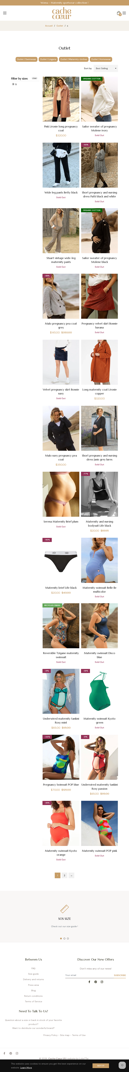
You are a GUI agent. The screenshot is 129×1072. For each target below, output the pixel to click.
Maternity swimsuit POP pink (99, 851)
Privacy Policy (50, 1035)
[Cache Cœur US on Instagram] (102, 982)
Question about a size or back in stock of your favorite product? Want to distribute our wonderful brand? (33, 1024)
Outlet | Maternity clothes (73, 59)
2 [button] (64, 938)
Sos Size (64, 919)
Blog (33, 990)
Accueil (49, 25)
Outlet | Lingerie (48, 59)
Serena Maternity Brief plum (61, 521)
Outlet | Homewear (101, 59)
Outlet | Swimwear (26, 59)
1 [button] (61, 938)
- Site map (64, 1035)
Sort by (88, 68)
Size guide (33, 973)
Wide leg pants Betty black (61, 192)
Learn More (26, 1067)
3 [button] (68, 938)
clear (34, 78)
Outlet (59, 25)
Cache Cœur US (57, 1058)
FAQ (33, 968)
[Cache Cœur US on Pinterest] (95, 982)
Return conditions (33, 996)
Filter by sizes (19, 78)
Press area (33, 985)
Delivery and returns (33, 979)
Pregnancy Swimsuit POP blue (61, 784)
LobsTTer (84, 1058)
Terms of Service (33, 1001)
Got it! (100, 1065)
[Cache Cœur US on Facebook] (89, 982)
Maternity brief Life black (61, 587)
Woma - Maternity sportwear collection (64, 2)
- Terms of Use (78, 1035)
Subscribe (120, 975)
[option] (64, 2)
